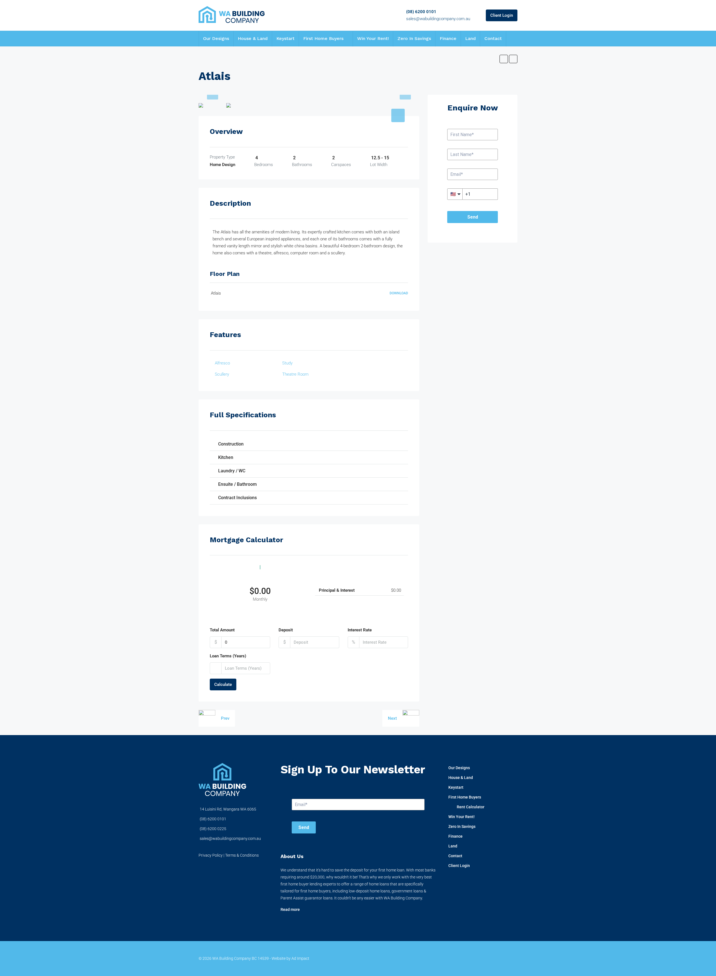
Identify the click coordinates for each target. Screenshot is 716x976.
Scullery (222, 374)
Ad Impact (300, 958)
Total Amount (222, 629)
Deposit (286, 629)
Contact (493, 38)
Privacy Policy (211, 855)
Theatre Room (295, 374)
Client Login (501, 15)
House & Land (253, 38)
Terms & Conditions (242, 855)
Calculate (223, 684)
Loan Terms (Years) (228, 655)
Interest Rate (360, 629)
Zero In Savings (414, 38)
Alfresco (222, 363)
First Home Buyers (323, 38)
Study (287, 363)
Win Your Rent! (373, 38)
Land (470, 38)
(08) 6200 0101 (421, 11)
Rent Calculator (470, 807)
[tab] (398, 115)
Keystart (285, 38)
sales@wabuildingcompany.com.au (438, 18)
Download (399, 293)
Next (392, 718)
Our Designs (216, 38)
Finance (448, 38)
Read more (290, 909)
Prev (225, 718)
